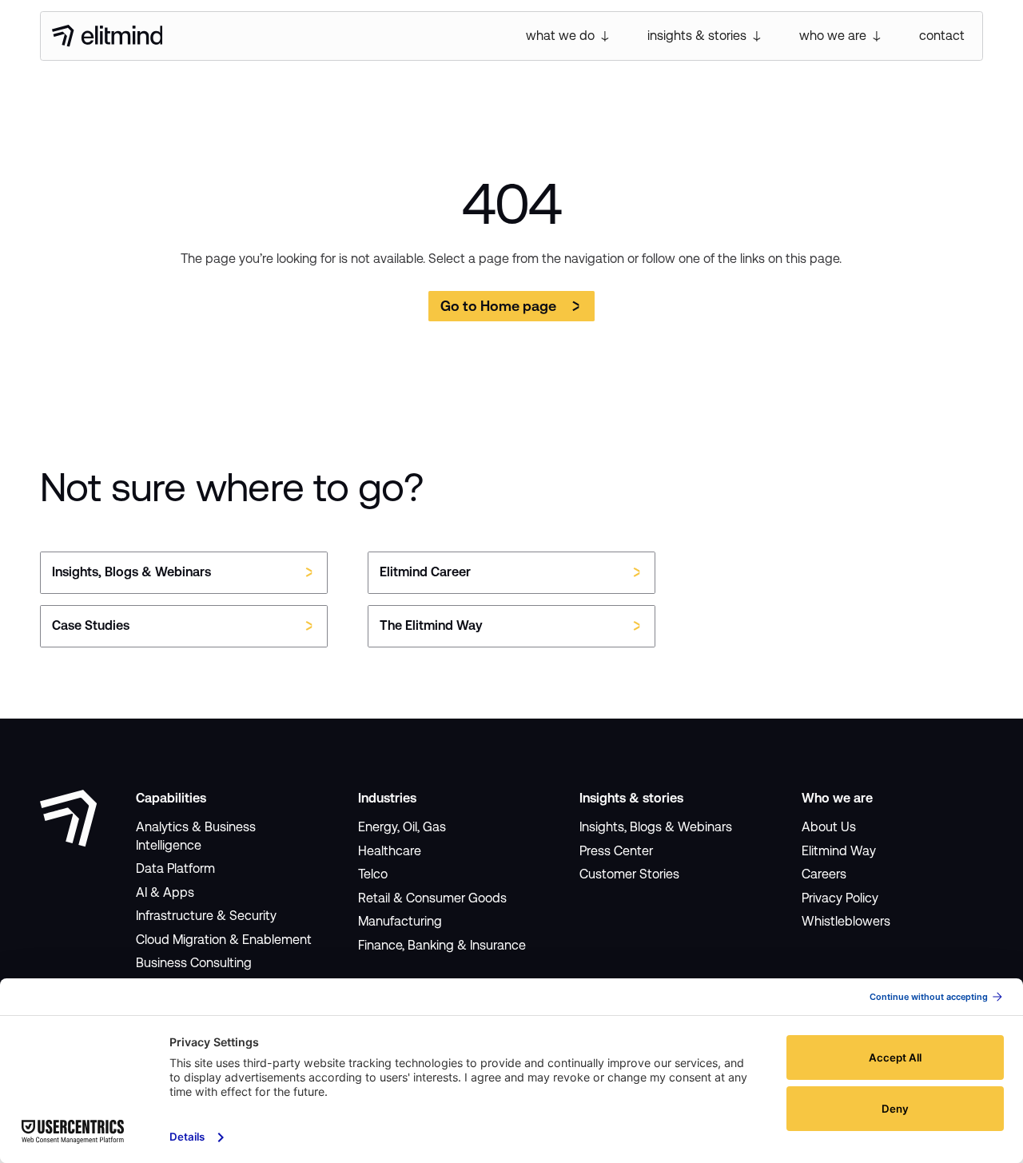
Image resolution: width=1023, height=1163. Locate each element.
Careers (824, 874)
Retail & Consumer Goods (432, 898)
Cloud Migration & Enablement (224, 939)
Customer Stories (629, 874)
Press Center (616, 850)
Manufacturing (400, 921)
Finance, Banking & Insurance (442, 945)
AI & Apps (165, 892)
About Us (829, 826)
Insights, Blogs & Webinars (655, 826)
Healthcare (389, 850)
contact (942, 35)
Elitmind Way (839, 850)
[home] (107, 36)
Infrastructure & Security (206, 915)
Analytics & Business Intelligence (196, 835)
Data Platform (175, 868)
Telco (373, 874)
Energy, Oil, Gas (402, 826)
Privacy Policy (840, 898)
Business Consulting (194, 962)
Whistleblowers (846, 921)
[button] (569, 36)
